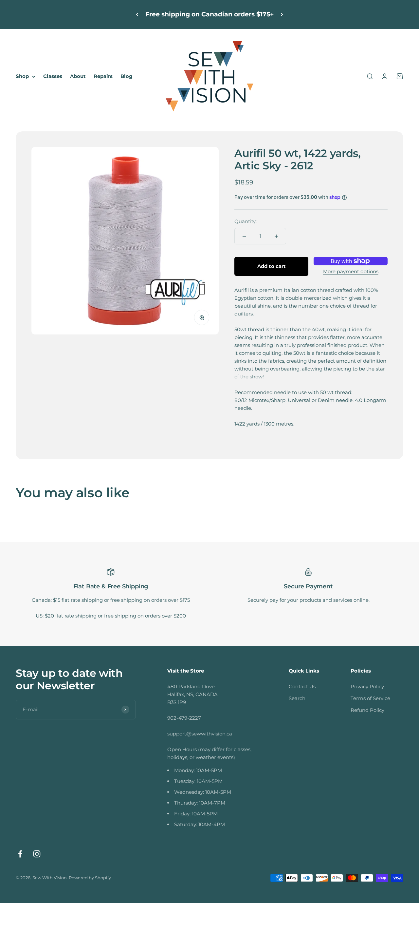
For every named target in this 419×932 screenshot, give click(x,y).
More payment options (350, 271)
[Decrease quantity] (244, 236)
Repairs (103, 76)
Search (297, 698)
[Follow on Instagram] (36, 853)
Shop (22, 76)
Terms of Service (370, 698)
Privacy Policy (367, 686)
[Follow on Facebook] (20, 853)
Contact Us (302, 686)
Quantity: (245, 221)
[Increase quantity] (276, 236)
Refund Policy (367, 710)
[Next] (282, 15)
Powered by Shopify (90, 877)
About (78, 76)
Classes (52, 76)
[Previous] (137, 15)
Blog (126, 76)
